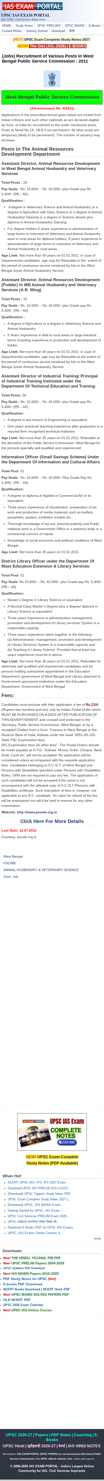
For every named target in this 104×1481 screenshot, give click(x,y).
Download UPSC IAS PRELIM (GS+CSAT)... (39, 1188)
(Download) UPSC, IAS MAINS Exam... (35, 1205)
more (97, 1238)
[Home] (32, 9)
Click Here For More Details (52, 821)
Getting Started (36, 31)
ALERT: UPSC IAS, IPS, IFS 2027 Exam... (38, 1182)
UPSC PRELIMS (49, 25)
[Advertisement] (52, 941)
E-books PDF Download (22, 1284)
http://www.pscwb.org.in (36, 812)
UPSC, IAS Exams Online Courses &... (35, 1233)
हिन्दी (72, 31)
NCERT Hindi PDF (56, 1289)
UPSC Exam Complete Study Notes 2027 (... (39, 1199)
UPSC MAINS (75, 25)
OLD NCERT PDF (17, 1300)
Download (58, 31)
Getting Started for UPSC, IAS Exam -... (36, 1210)
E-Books (95, 25)
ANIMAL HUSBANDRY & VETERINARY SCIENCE (41, 870)
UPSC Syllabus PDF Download (24, 1268)
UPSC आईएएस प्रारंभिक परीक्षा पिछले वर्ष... (33, 1221)
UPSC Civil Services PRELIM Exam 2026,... (39, 1216)
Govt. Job (10, 877)
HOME (6, 25)
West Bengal (13, 856)
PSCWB (9, 863)
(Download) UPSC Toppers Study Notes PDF (39, 1194)
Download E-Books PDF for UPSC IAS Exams (40, 1227)
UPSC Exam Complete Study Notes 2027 (57, 39)
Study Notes (24, 25)
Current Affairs (12, 31)
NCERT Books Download (21, 1289)
